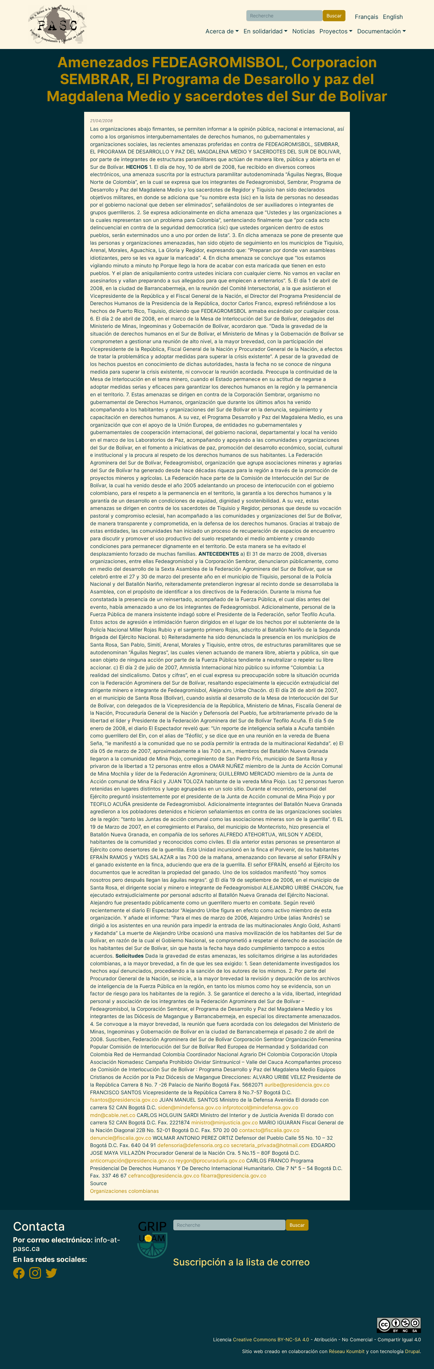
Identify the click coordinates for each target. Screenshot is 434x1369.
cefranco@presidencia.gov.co (163, 1175)
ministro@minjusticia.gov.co (224, 1122)
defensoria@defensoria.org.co (193, 1145)
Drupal (412, 1351)
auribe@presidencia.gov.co (297, 1085)
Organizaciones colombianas (124, 1191)
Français (366, 16)
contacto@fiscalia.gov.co (269, 1130)
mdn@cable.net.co (112, 1115)
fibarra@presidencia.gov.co (233, 1175)
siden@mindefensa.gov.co (189, 1107)
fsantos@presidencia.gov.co (124, 1100)
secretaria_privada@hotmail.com (270, 1145)
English (393, 16)
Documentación (379, 31)
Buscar (334, 16)
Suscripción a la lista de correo (241, 1262)
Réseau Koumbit (347, 1351)
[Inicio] (57, 24)
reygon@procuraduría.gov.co (210, 1160)
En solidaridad (263, 31)
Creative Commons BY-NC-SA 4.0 (271, 1339)
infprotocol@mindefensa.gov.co (260, 1107)
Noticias (303, 31)
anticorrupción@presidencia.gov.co (132, 1160)
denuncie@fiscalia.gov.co (120, 1138)
